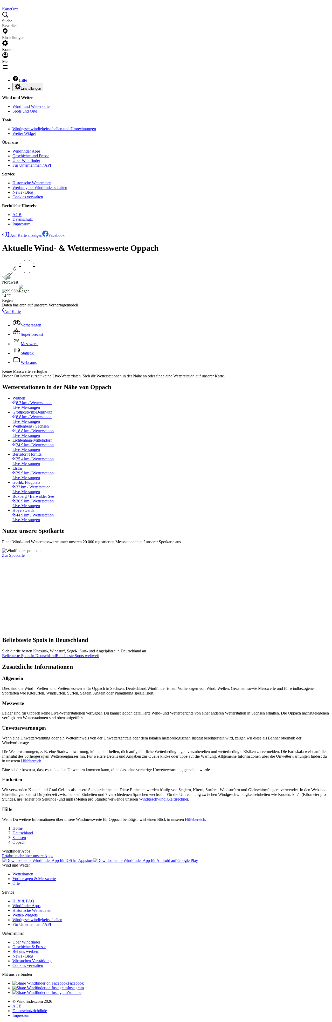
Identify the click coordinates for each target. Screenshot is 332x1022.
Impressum (21, 224)
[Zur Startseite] (2, 4)
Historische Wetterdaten (31, 183)
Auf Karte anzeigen (26, 235)
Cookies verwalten (27, 197)
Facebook (57, 235)
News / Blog (22, 192)
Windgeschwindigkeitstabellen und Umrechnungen (54, 129)
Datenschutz (22, 219)
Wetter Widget (24, 133)
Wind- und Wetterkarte (31, 106)
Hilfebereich (31, 761)
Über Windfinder (26, 160)
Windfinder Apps (26, 151)
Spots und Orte (24, 111)
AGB (17, 214)
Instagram (76, 988)
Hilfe (23, 80)
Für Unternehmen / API (31, 165)
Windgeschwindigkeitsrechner (163, 799)
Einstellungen (31, 88)
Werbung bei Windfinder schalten (39, 187)
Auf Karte (12, 311)
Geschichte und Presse (30, 156)
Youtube (74, 992)
